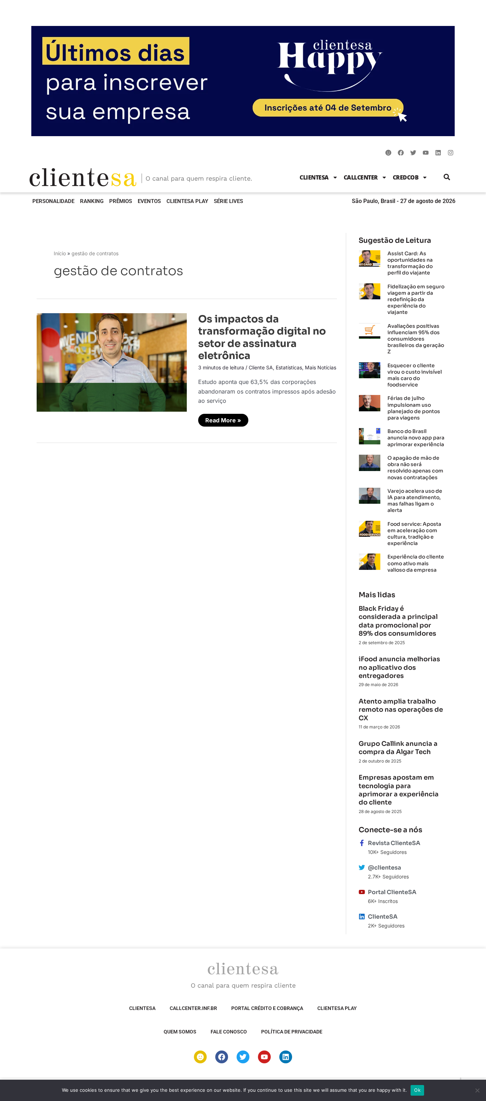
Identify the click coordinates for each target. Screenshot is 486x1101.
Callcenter (361, 177)
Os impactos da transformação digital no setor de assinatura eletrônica (262, 337)
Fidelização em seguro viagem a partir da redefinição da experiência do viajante (415, 299)
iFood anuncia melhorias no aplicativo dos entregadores (399, 667)
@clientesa (384, 867)
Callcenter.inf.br (193, 1008)
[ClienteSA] (362, 916)
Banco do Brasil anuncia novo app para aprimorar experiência (416, 437)
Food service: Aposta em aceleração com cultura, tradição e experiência (414, 534)
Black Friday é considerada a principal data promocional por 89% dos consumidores (398, 621)
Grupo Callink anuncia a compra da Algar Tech (398, 748)
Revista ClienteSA (394, 843)
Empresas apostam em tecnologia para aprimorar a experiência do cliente (399, 790)
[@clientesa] (362, 867)
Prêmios (120, 201)
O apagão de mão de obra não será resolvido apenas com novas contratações (415, 468)
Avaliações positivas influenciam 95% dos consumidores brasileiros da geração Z (415, 339)
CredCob (406, 177)
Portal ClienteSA (392, 892)
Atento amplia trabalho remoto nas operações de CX (401, 710)
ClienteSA (314, 177)
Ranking (92, 201)
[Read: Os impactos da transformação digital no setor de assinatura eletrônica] (112, 361)
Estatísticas (289, 367)
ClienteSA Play (187, 201)
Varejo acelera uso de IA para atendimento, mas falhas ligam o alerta (414, 501)
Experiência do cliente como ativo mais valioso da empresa (415, 563)
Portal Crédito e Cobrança (267, 1008)
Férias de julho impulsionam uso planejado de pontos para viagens (413, 408)
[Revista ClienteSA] (362, 843)
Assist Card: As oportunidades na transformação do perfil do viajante (410, 263)
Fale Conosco (229, 1032)
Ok (417, 1090)
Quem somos (180, 1032)
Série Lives (228, 201)
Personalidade (53, 201)
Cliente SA (261, 367)
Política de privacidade (291, 1032)
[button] (447, 177)
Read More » (225, 419)
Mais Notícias (320, 367)
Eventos (149, 201)
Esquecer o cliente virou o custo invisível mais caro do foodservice (414, 375)
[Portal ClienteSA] (362, 892)
